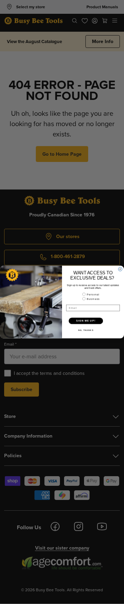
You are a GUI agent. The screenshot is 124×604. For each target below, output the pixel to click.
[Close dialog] (120, 269)
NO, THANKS (85, 330)
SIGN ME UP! (85, 320)
